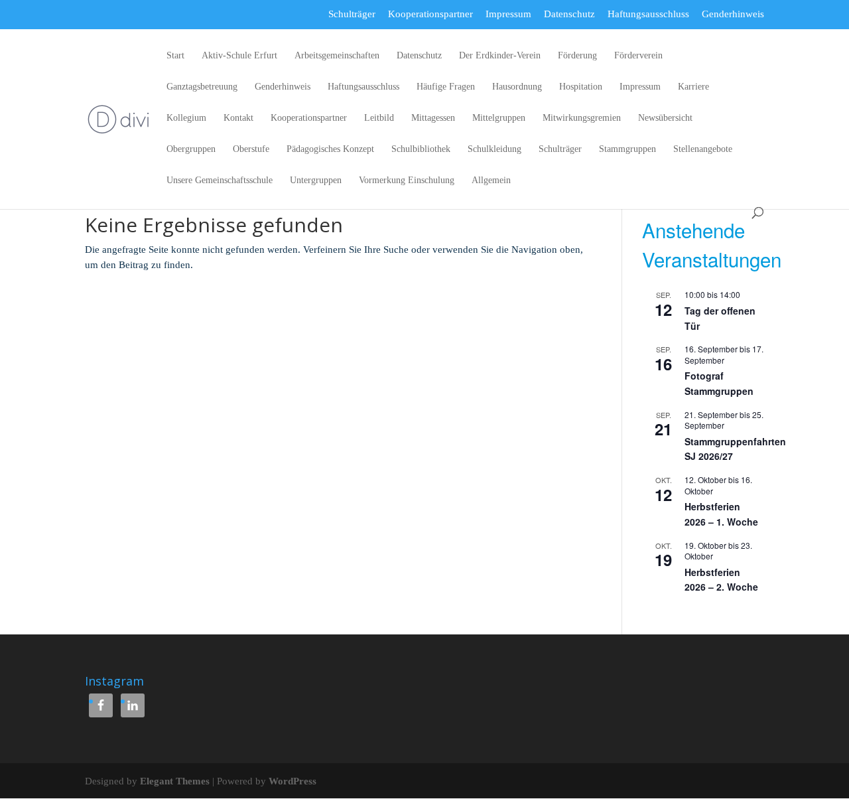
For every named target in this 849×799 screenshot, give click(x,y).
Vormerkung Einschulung (406, 180)
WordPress (292, 780)
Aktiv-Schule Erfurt (239, 55)
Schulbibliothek (420, 149)
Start (175, 55)
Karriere (693, 87)
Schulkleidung (494, 149)
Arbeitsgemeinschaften (336, 55)
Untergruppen (316, 180)
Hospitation (580, 87)
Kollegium (186, 118)
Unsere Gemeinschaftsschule (219, 180)
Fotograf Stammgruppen (719, 383)
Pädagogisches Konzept (330, 149)
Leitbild (379, 118)
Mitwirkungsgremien (582, 118)
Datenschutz (569, 13)
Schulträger (351, 13)
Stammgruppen (627, 149)
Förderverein (638, 55)
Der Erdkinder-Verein (500, 55)
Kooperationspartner (430, 13)
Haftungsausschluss (648, 13)
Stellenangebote (702, 149)
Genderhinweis (733, 13)
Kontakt (238, 118)
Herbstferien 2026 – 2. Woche (721, 579)
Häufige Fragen (446, 87)
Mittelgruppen (498, 118)
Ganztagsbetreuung (201, 87)
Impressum (508, 13)
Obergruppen (191, 149)
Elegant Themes (175, 780)
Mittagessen (433, 118)
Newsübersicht (665, 118)
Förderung (577, 55)
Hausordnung (517, 87)
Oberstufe (251, 149)
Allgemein (491, 180)
